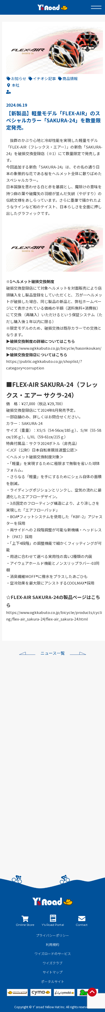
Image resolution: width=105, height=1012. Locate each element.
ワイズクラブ (52, 963)
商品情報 (70, 78)
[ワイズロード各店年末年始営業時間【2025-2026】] (29, 712)
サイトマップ (52, 972)
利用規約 (52, 944)
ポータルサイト (52, 981)
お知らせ (18, 78)
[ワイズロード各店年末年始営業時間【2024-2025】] (29, 742)
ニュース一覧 (53, 653)
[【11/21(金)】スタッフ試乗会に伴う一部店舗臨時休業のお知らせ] (29, 830)
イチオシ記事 (44, 78)
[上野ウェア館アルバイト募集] (29, 800)
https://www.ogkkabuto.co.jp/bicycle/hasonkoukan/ (53, 348)
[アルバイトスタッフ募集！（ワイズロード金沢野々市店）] (29, 771)
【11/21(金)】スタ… (74, 810)
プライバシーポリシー (52, 935)
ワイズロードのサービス (52, 953)
